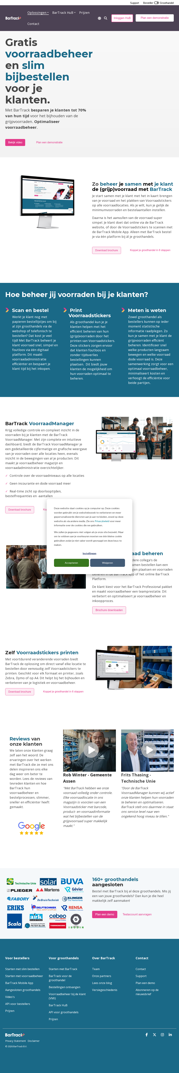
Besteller (148, 2)
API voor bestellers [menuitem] (17, 1004)
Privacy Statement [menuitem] (15, 1041)
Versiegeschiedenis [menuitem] (104, 990)
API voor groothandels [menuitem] (63, 1012)
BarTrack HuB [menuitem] (58, 1005)
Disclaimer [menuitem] (34, 1041)
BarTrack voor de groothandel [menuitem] (60, 978)
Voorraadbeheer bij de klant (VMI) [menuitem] (67, 996)
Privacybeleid (102, 521)
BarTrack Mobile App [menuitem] (19, 983)
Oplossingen (36, 12)
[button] (147, 1034)
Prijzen (84, 12)
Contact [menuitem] (141, 969)
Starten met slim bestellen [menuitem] (22, 969)
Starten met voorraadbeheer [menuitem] (24, 976)
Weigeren (107, 562)
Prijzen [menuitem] (9, 1011)
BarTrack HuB (62, 12)
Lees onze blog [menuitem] (102, 983)
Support (134, 2)
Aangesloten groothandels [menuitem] (22, 990)
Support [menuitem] (141, 976)
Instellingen (89, 553)
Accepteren (71, 562)
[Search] (105, 18)
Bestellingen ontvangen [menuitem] (64, 987)
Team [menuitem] (96, 969)
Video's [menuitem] (10, 997)
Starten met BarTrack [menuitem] (63, 969)
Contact (33, 24)
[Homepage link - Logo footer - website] (15, 1035)
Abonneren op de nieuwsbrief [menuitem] (147, 992)
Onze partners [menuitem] (101, 976)
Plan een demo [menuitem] (145, 983)
